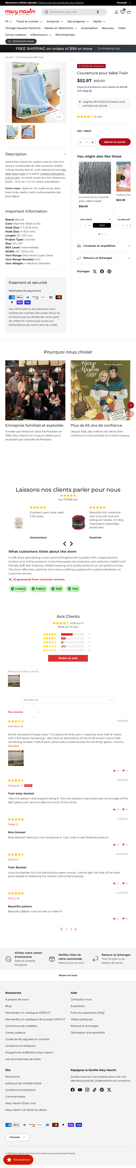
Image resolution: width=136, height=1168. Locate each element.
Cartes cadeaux (15, 34)
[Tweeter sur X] (94, 271)
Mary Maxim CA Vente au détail (25, 1109)
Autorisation (89, 28)
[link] (95, 178)
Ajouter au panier (115, 141)
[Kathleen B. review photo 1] (16, 758)
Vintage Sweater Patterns (22, 28)
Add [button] (102, 225)
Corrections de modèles (21, 1026)
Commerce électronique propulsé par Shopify (52, 1153)
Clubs (122, 28)
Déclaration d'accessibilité (88, 1032)
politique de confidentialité (23, 1083)
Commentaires (15, 1096)
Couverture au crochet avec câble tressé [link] (94, 199)
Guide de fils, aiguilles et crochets (27, 1039)
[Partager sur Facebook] (102, 271)
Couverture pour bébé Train (29, 57)
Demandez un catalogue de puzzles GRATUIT (35, 1019)
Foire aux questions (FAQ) (87, 1012)
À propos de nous (17, 999)
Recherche (12, 1076)
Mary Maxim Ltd (21, 1153)
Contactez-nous (81, 999)
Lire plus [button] (13, 745)
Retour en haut (68, 975)
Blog (8, 1006)
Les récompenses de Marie (23, 1059)
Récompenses (65, 34)
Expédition (78, 1006)
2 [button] (66, 929)
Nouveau (108, 28)
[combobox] (74, 12)
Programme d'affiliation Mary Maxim (29, 1052)
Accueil (9, 57)
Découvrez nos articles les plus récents (61, 2)
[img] (68, 495)
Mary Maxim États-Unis (20, 1103)
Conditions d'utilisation (20, 1045)
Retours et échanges (85, 1026)
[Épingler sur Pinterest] (109, 271)
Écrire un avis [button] (68, 658)
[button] (98, 12)
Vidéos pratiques (82, 1019)
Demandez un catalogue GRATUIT (28, 1012)
